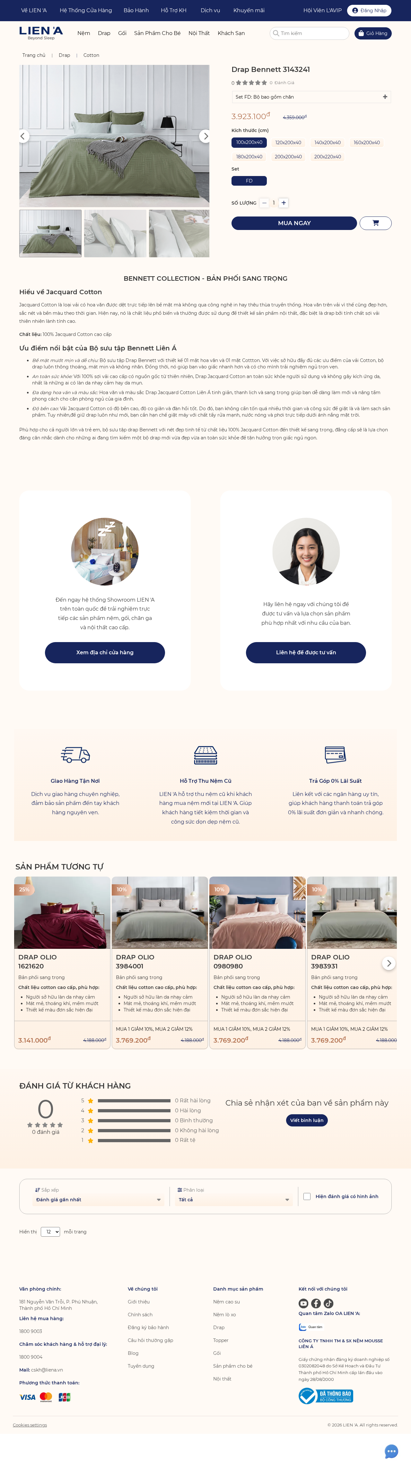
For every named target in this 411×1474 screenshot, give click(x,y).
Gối (217, 1353)
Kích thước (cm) (250, 130)
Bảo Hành (136, 10)
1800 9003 (30, 1331)
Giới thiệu (139, 1302)
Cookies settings (30, 1424)
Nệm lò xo (224, 1315)
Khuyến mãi (249, 10)
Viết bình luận (307, 1120)
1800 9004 (30, 1357)
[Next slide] (206, 136)
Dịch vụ (210, 10)
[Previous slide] (23, 136)
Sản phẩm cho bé (232, 1366)
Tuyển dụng (141, 1366)
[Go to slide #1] (50, 233)
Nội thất (222, 1379)
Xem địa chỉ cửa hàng (105, 652)
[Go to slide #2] (115, 233)
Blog (133, 1353)
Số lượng (244, 203)
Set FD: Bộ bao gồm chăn (265, 97)
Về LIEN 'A (34, 10)
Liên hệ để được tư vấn (306, 652)
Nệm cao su (226, 1302)
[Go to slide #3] (180, 233)
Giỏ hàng (377, 33)
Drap (218, 1327)
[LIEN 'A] (41, 33)
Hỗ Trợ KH (174, 10)
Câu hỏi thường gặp (150, 1340)
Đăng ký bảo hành (148, 1327)
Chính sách (140, 1315)
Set (235, 169)
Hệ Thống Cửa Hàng (86, 10)
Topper (221, 1340)
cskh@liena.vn (47, 1370)
